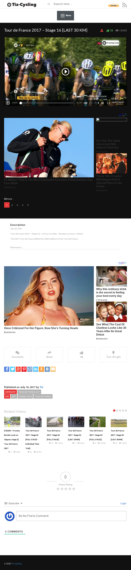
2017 (14, 396)
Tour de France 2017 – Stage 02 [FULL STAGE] (53, 435)
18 (111, 30)
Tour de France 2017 (29, 391)
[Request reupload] (102, 30)
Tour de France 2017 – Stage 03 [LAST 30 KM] (117, 435)
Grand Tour (25, 396)
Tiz (41, 387)
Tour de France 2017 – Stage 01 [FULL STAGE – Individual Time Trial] (32, 439)
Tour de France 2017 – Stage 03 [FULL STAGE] (96, 435)
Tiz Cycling (16, 563)
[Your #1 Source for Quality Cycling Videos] (20, 4)
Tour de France (43, 396)
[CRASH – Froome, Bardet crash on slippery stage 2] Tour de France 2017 (12, 439)
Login (123, 503)
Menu (68, 15)
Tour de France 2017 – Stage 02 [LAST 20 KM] (75, 435)
